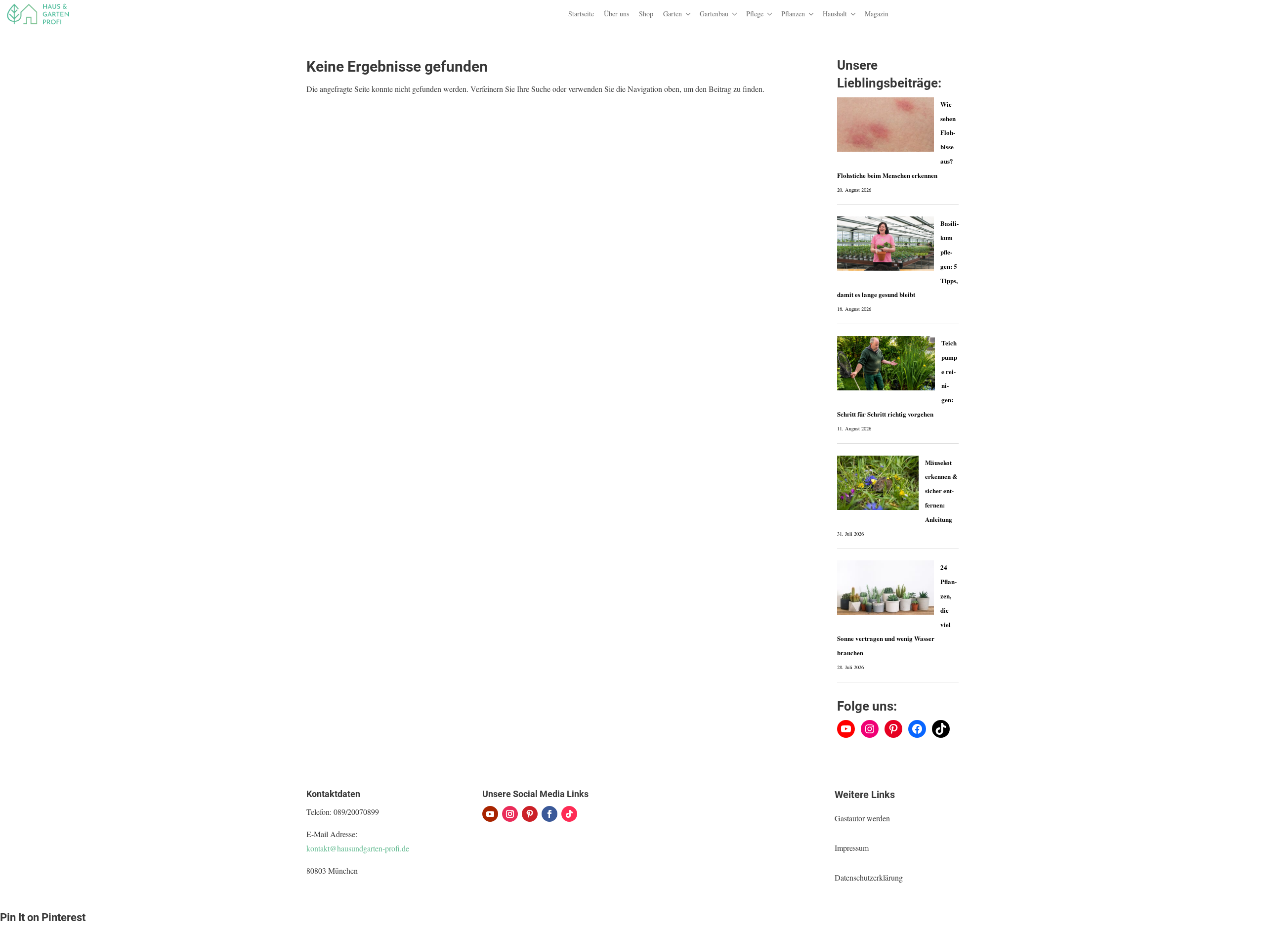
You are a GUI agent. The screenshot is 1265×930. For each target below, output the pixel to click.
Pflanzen (793, 13)
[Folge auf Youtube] (490, 814)
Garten (672, 13)
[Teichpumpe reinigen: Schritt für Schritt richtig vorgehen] (886, 363)
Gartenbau (714, 13)
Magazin (876, 13)
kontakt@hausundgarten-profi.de (357, 848)
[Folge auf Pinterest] (530, 814)
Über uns (616, 13)
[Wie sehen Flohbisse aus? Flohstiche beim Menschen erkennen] (885, 124)
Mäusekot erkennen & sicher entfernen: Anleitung (941, 491)
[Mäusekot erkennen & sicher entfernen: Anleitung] (878, 483)
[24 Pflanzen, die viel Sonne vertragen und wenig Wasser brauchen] (885, 587)
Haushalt (835, 13)
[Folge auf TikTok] (569, 814)
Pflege (754, 13)
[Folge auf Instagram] (510, 814)
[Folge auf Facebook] (549, 814)
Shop (646, 13)
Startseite (581, 13)
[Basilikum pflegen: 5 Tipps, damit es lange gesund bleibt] (885, 243)
